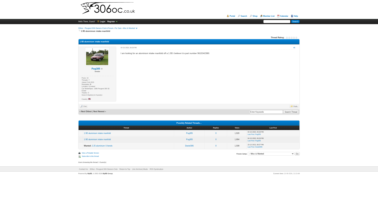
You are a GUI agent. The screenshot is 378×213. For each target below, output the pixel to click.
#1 (294, 48)
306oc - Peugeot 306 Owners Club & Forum (95, 28)
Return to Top (124, 169)
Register (111, 21)
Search (244, 16)
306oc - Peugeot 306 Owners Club (104, 169)
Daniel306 (189, 146)
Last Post (251, 134)
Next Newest (98, 111)
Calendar (284, 16)
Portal (232, 16)
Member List (268, 16)
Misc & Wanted (129, 28)
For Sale (118, 28)
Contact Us (83, 169)
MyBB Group (108, 173)
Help (296, 16)
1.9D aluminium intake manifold (97, 133)
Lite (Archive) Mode (140, 169)
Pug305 (189, 133)
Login (102, 21)
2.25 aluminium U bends (102, 146)
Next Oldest (86, 111)
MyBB (89, 173)
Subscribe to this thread (90, 156)
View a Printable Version (90, 153)
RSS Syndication (156, 169)
